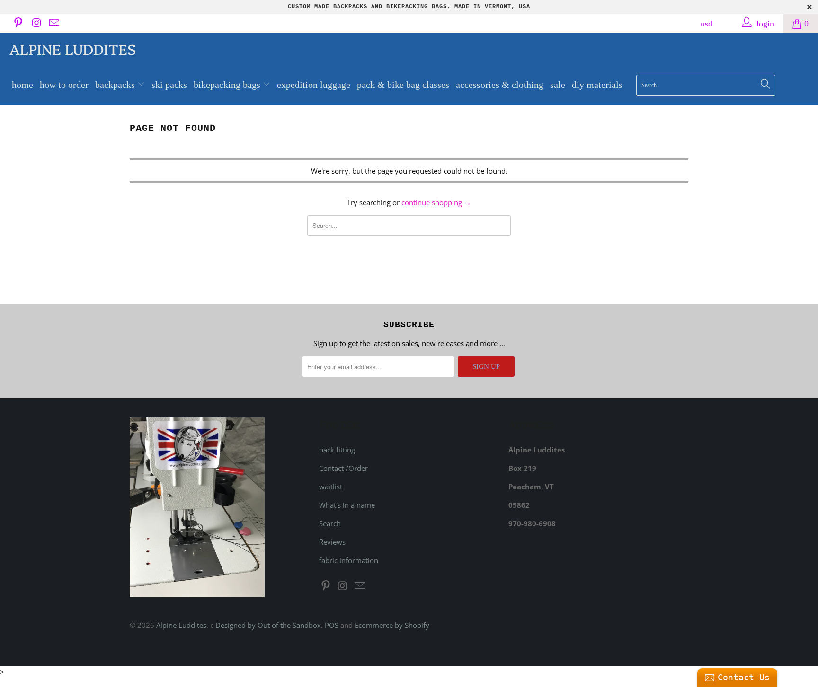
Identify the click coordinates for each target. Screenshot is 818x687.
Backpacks (116, 84)
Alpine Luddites (72, 49)
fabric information (348, 560)
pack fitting (337, 449)
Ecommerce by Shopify (392, 625)
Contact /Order (343, 468)
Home (22, 84)
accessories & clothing (499, 84)
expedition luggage (313, 84)
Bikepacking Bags (228, 84)
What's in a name (347, 505)
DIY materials (597, 84)
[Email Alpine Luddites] (53, 23)
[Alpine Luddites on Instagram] (35, 23)
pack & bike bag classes (403, 84)
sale (557, 84)
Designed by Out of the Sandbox (268, 625)
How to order (64, 84)
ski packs (169, 84)
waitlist (330, 486)
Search (330, 523)
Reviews (332, 542)
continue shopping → (436, 202)
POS (331, 625)
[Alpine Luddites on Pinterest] (17, 23)
